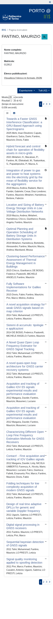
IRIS (4, 30)
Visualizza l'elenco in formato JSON (23, 78)
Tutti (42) (43, 90)
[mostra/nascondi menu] (50, 2)
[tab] (7, 113)
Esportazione (26, 90)
